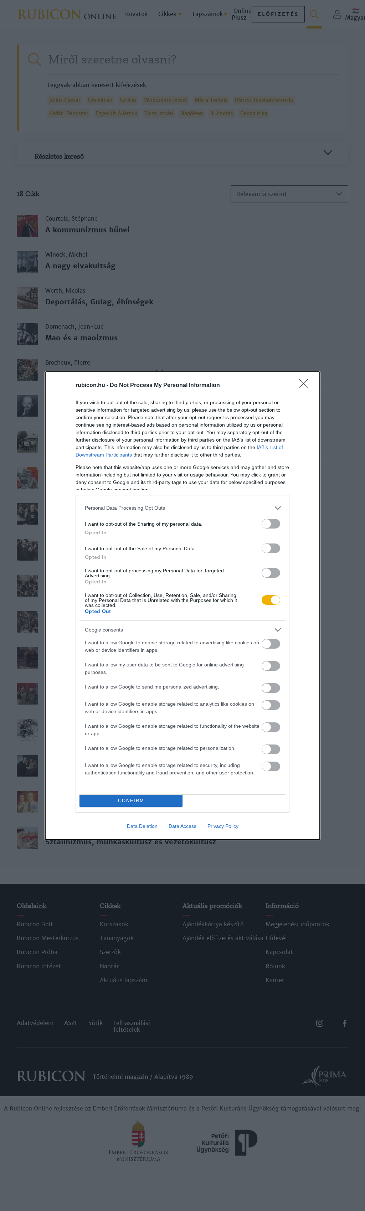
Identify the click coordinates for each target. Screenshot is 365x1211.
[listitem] (182, 508)
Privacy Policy (222, 826)
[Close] (306, 385)
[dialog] (182, 606)
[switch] (271, 524)
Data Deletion (142, 826)
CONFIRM (131, 800)
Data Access (182, 826)
